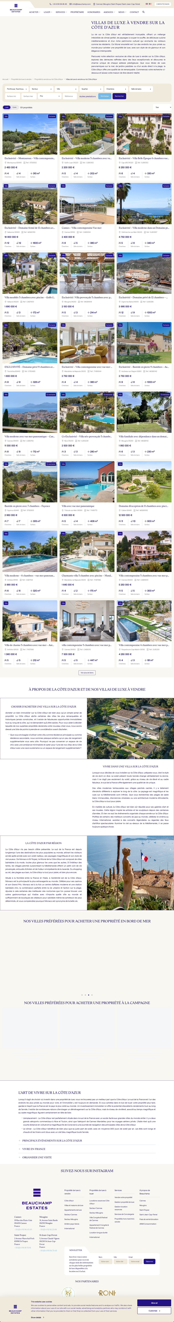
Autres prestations (87, 96)
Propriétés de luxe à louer (97, 1266)
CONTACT (134, 12)
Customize (153, 1311)
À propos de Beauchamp (145, 1266)
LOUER (47, 12)
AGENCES (108, 12)
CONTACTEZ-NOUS (162, 4)
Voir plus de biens (87, 673)
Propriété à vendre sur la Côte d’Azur (48, 79)
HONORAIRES (93, 12)
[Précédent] (5, 134)
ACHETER (33, 12)
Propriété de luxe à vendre (21, 79)
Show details (36, 1317)
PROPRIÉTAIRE (77, 12)
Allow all (154, 1303)
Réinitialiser (105, 96)
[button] (143, 12)
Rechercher (119, 96)
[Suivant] (54, 134)
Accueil (5, 79)
